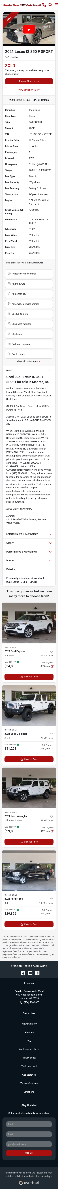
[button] (44, 5)
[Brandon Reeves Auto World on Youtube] (29, 973)
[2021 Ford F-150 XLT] (29, 870)
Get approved (29, 1074)
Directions (29, 1091)
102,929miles (46, 903)
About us (29, 1032)
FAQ (29, 1040)
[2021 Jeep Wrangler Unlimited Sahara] (29, 788)
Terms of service (29, 1083)
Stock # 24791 (10, 730)
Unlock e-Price (31, 676)
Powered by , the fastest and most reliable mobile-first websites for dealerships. (29, 1174)
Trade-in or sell (29, 1066)
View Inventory (29, 1023)
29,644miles (47, 738)
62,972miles (47, 820)
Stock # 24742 (10, 812)
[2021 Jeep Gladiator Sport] (29, 705)
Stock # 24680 (10, 647)
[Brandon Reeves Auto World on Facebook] (22, 973)
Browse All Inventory (29, 81)
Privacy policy (29, 1057)
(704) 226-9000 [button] (31, 1002)
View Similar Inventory (29, 90)
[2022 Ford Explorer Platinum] (29, 623)
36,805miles (47, 655)
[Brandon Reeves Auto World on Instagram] (36, 973)
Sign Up (29, 1153)
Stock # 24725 (10, 895)
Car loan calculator (29, 1049)
